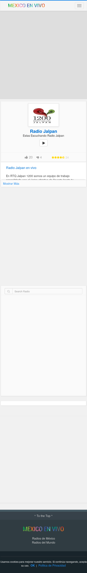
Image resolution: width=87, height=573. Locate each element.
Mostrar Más (11, 183)
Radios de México (43, 538)
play (46, 146)
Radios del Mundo (43, 542)
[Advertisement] (43, 55)
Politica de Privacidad (52, 565)
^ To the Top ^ (43, 516)
